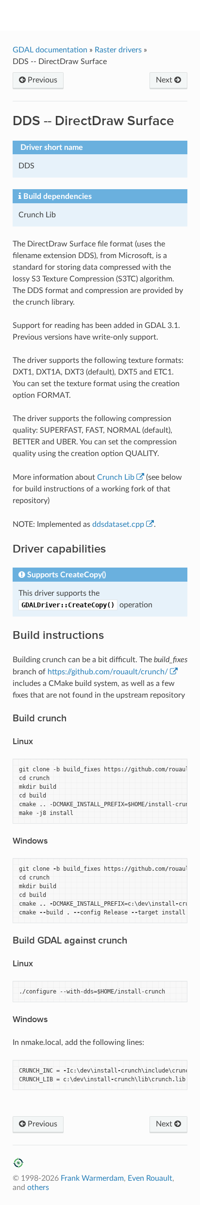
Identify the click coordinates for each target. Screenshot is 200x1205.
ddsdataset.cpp (118, 524)
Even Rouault (150, 1178)
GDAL (106, 15)
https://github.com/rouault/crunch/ (108, 672)
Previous (41, 80)
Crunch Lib (115, 477)
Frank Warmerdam (92, 1178)
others (38, 1187)
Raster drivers (118, 50)
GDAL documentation (51, 50)
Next (165, 80)
